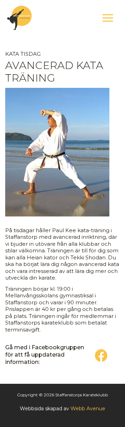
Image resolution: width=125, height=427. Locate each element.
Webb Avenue (87, 408)
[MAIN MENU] (108, 17)
